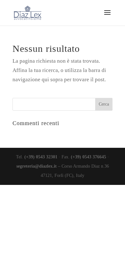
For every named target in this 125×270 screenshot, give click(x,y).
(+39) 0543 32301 (40, 157)
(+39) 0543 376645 (88, 157)
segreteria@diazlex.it (36, 166)
